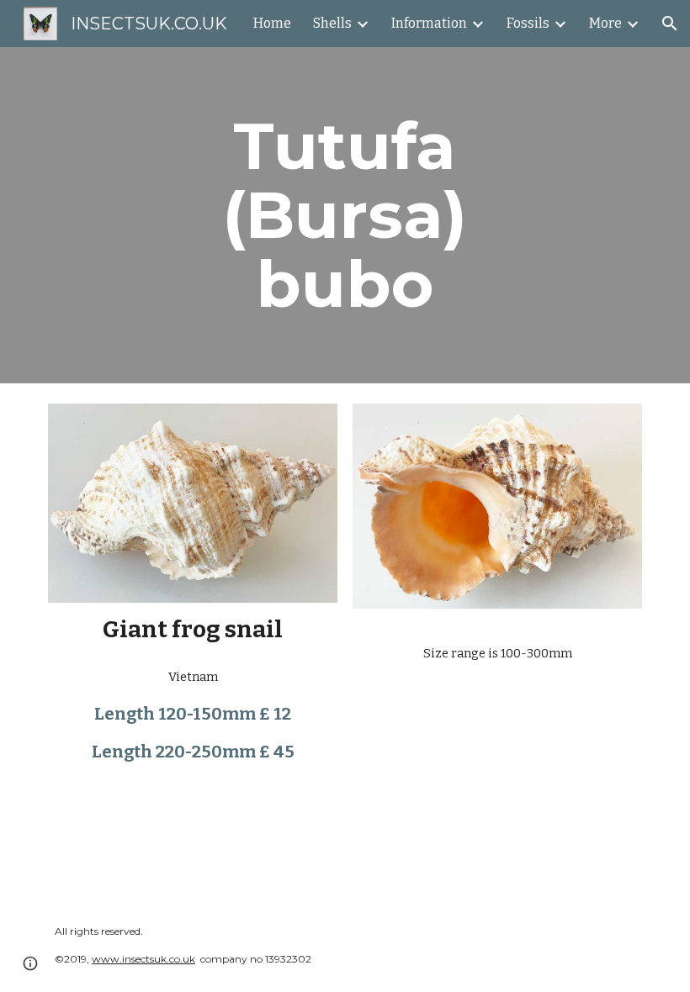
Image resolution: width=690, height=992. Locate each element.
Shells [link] (332, 23)
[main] (345, 215)
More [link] (605, 23)
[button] (670, 23)
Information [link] (429, 23)
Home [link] (272, 23)
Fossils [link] (528, 23)
